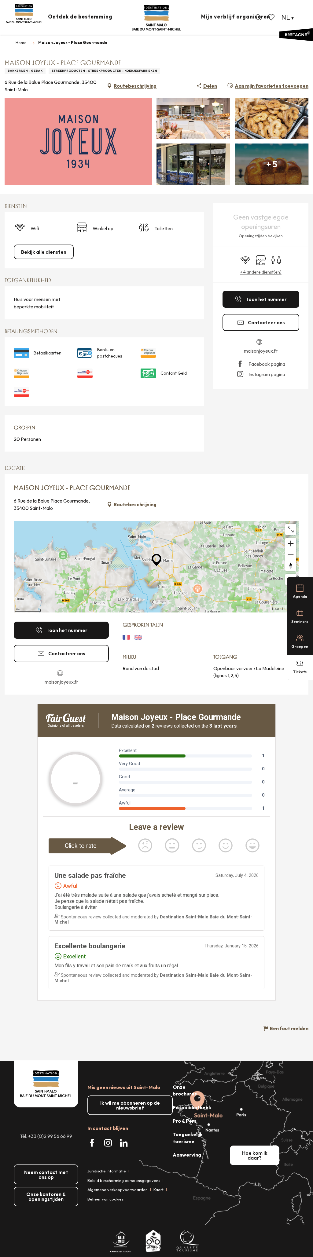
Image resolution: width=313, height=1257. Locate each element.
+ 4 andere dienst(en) (261, 272)
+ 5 (271, 164)
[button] (258, 17)
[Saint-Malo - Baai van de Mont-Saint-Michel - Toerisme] (156, 18)
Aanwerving (187, 1155)
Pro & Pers (185, 1121)
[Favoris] (272, 17)
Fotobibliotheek (192, 1107)
